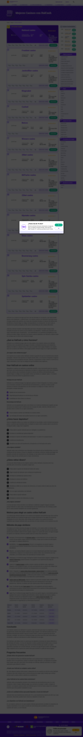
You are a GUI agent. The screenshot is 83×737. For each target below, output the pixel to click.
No (58, 228)
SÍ (58, 224)
